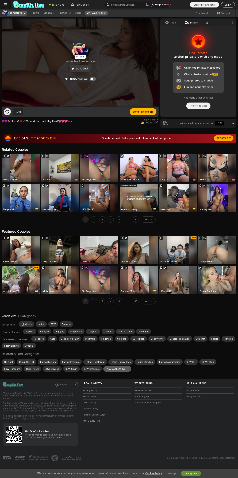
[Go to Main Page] (28, 4)
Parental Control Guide (94, 415)
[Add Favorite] (7, 111)
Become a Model (143, 390)
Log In (228, 4)
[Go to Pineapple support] (55, 458)
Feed (78, 12)
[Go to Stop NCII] (72, 458)
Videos (49, 12)
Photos (65, 12)
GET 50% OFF (223, 138)
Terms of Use (89, 396)
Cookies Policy (90, 409)
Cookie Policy (153, 473)
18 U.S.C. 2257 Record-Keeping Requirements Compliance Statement (200, 458)
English (64, 384)
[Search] (147, 4)
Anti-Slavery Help (91, 421)
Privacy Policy (90, 390)
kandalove (9, 316)
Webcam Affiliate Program (148, 402)
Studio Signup (142, 396)
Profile (35, 12)
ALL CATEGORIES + (117, 368)
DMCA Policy (89, 402)
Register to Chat (198, 105)
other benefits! (204, 97)
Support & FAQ (193, 390)
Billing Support (193, 396)
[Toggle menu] (5, 4)
